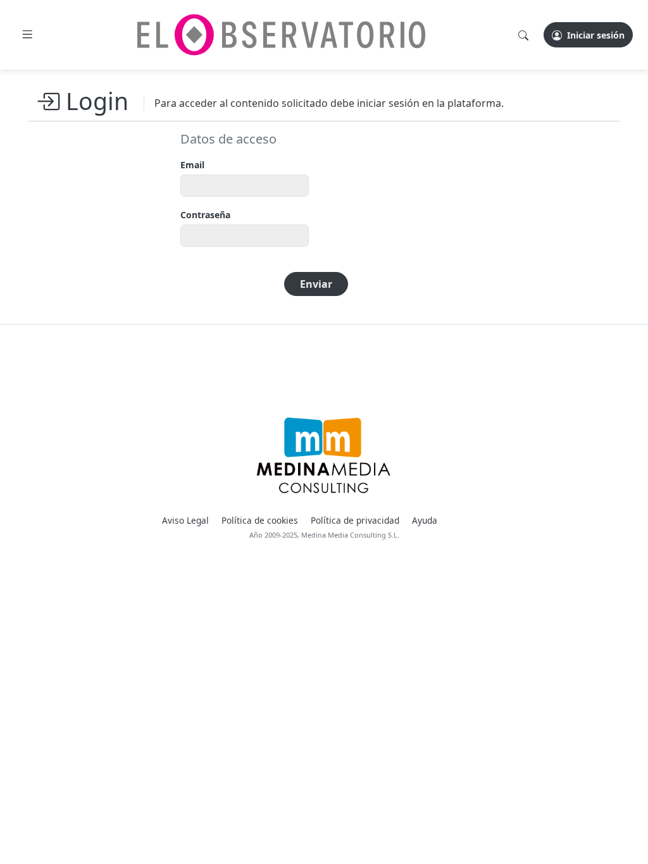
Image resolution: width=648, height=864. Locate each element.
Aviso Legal (185, 520)
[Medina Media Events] (323, 456)
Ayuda (424, 520)
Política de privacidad (355, 520)
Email (192, 165)
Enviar (316, 284)
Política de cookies (259, 520)
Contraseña (205, 215)
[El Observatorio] (281, 35)
